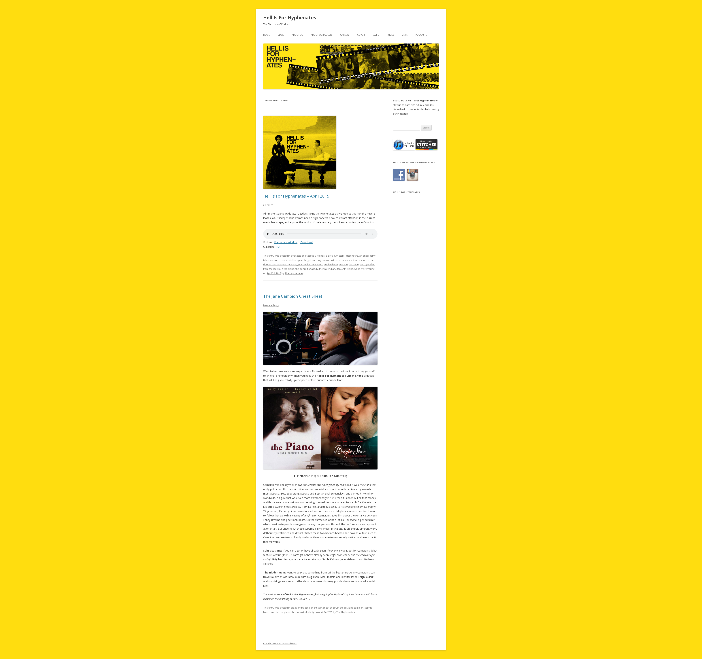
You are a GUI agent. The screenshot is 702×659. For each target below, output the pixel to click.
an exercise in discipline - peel (286, 260)
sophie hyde (331, 264)
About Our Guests (321, 34)
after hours (352, 255)
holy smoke (323, 260)
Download (306, 242)
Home (266, 34)
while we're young (364, 268)
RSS (278, 247)
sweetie (343, 264)
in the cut (336, 260)
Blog (281, 34)
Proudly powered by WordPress (280, 643)
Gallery (344, 34)
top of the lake (345, 268)
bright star (310, 260)
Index (391, 34)
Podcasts (421, 34)
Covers (361, 34)
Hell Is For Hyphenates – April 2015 (296, 196)
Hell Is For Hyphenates (289, 17)
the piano (289, 268)
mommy (292, 264)
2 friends (320, 255)
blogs (294, 607)
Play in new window (285, 242)
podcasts (296, 255)
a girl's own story (335, 255)
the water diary (327, 268)
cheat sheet (329, 607)
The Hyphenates (294, 273)
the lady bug (276, 268)
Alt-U (376, 34)
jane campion (349, 260)
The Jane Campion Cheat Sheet (292, 296)
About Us (297, 34)
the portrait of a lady (306, 268)
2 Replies (268, 205)
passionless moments (310, 264)
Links (404, 34)
